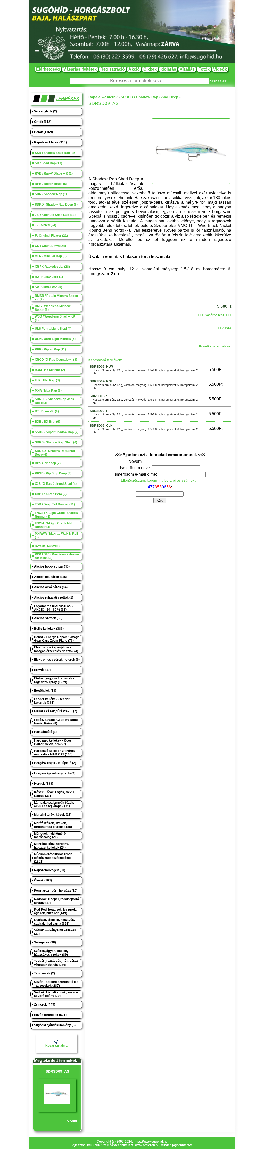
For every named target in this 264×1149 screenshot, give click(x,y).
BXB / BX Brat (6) (47, 422)
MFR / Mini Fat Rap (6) (51, 256)
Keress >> (218, 81)
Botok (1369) (43, 132)
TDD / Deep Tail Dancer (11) (55, 504)
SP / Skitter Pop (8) (48, 287)
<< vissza (224, 328)
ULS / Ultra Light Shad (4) (53, 328)
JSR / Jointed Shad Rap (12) (55, 215)
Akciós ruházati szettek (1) (53, 597)
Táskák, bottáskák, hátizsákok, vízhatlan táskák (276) (56, 963)
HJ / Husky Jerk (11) (49, 277)
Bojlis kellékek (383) (49, 628)
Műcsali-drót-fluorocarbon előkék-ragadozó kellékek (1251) (53, 857)
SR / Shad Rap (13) (48, 163)
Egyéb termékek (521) (50, 1015)
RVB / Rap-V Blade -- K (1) (54, 173)
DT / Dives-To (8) (47, 411)
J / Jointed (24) (45, 225)
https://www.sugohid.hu (150, 1141)
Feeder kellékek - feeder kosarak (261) (52, 701)
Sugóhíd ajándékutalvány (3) (55, 1025)
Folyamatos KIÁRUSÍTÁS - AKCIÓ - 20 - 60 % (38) (53, 607)
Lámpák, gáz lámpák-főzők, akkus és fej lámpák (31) (54, 804)
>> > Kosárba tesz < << (214, 315)
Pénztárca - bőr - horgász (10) (55, 891)
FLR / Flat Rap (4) (47, 380)
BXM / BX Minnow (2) (50, 370)
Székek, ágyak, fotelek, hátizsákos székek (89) (51, 952)
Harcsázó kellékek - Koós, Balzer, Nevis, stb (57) (53, 742)
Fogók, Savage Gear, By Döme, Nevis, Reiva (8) (56, 721)
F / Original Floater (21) (51, 235)
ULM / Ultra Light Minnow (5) (55, 339)
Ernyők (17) (42, 670)
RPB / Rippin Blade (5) (51, 184)
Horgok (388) (43, 783)
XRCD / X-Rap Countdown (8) (56, 359)
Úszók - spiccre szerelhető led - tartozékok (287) (56, 983)
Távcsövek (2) (44, 973)
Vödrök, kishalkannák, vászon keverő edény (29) (56, 994)
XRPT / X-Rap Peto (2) (51, 494)
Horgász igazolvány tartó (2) (54, 773)
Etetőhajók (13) (45, 690)
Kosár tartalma (56, 1045)
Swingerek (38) (45, 942)
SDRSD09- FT (100, 411)
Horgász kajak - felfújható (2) (55, 763)
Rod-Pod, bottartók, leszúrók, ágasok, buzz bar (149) (55, 911)
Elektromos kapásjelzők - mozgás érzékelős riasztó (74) (56, 649)
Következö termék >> (214, 346)
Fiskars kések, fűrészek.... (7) (55, 711)
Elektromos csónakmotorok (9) (57, 659)
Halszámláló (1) (45, 732)
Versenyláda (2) (45, 111)
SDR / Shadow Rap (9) (51, 194)
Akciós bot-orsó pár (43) (52, 566)
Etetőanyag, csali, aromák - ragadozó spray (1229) (54, 680)
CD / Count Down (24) (50, 246)
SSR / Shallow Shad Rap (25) (55, 153)
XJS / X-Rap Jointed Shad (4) (56, 484)
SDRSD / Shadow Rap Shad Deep (149, 97)
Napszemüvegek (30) (49, 870)
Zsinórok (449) (44, 1004)
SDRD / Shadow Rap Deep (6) (56, 204)
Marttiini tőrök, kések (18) (52, 815)
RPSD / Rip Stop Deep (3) (53, 473)
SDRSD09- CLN (101, 425)
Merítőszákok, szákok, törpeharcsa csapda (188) (53, 825)
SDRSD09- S (99, 396)
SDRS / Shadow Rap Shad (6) (56, 442)
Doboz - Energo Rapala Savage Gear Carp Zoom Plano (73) (56, 638)
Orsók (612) (42, 122)
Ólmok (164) (43, 880)
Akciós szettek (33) (48, 618)
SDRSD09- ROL (101, 381)
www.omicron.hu (147, 1145)
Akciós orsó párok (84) (51, 587)
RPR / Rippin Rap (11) (50, 349)
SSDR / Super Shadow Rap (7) (56, 432)
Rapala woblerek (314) (50, 142)
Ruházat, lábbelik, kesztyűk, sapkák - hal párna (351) (54, 921)
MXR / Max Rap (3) (48, 390)
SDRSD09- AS (57, 1071)
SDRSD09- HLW (101, 366)
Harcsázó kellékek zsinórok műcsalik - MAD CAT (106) (54, 752)
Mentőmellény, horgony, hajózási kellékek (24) (51, 845)
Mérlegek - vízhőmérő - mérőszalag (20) (51, 835)
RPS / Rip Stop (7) (48, 463)
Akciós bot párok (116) (50, 577)
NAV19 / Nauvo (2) (48, 546)
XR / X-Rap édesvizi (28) (52, 266)
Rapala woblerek (103, 97)
